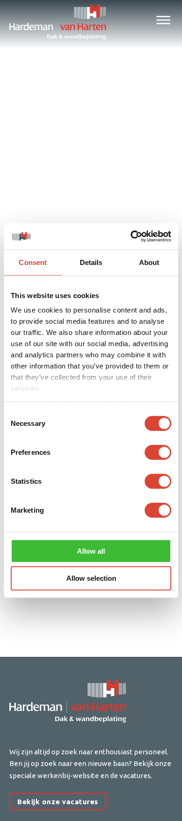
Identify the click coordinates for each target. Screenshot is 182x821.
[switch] (158, 452)
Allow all (91, 551)
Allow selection (91, 578)
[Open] (163, 20)
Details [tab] (91, 262)
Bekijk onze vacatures (57, 802)
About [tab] (149, 262)
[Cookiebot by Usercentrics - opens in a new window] (131, 236)
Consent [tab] (33, 262)
